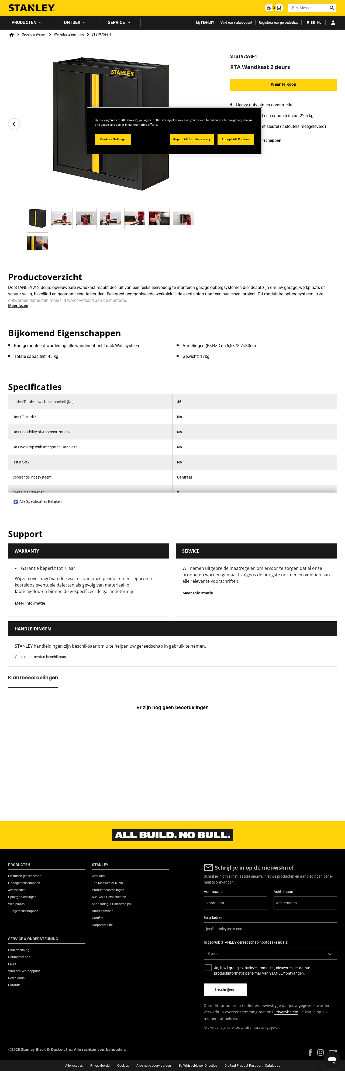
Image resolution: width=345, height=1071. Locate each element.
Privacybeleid (286, 1011)
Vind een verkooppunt (236, 23)
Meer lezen (18, 305)
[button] (310, 1052)
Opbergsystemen (34, 34)
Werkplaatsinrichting (69, 34)
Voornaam (213, 891)
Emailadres (213, 917)
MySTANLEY (205, 23)
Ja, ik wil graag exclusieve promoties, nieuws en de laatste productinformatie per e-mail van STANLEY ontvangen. (262, 970)
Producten (24, 22)
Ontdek (72, 22)
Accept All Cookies (236, 139)
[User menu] (333, 22)
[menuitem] (26, 23)
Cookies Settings (113, 139)
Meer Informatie (197, 592)
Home (11, 34)
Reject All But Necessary (192, 139)
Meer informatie (30, 603)
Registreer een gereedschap (278, 23)
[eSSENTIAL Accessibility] (274, 8)
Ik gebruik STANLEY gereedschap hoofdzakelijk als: (246, 942)
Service (116, 22)
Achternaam (284, 891)
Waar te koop (283, 84)
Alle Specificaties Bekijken (40, 501)
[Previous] (14, 124)
